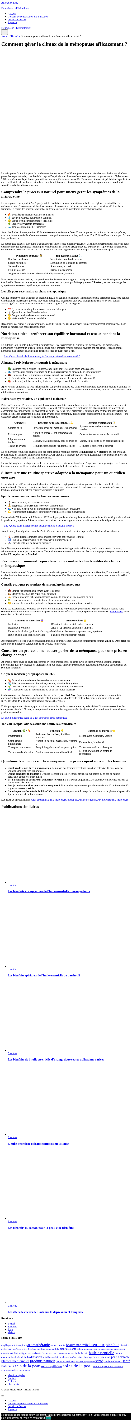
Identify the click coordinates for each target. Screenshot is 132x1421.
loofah (73, 1357)
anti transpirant (19, 1345)
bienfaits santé (68, 1348)
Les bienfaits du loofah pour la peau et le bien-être (41, 1227)
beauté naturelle (77, 1345)
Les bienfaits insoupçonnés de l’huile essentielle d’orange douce (49, 891)
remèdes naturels (65, 1361)
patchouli (105, 1357)
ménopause (72, 799)
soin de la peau (27, 1366)
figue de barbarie (31, 1353)
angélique (6, 1345)
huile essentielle (101, 1353)
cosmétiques (105, 1349)
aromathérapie (38, 1344)
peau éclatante (120, 1357)
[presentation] (69, 848)
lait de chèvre (62, 1357)
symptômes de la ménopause (113, 799)
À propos (12, 22)
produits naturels (42, 1361)
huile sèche (20, 1357)
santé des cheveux (113, 1361)
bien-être (36, 799)
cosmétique (93, 1349)
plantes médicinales (15, 1361)
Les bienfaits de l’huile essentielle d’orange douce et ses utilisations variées (56, 1059)
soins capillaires (51, 1366)
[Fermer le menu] (2, 1395)
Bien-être (12, 885)
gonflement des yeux (66, 1353)
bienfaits (112, 1344)
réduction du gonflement (85, 1361)
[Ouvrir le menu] (4, 32)
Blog (10, 1329)
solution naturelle (114, 1366)
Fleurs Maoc (116, 611)
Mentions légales (16, 1375)
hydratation (34, 1357)
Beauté (11, 1323)
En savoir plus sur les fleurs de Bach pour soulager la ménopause (34, 717)
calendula (82, 1349)
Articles (12, 1381)
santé (99, 1361)
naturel (81, 1357)
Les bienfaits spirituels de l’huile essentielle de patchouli (44, 975)
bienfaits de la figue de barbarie (24, 1349)
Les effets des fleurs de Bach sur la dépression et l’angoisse (46, 1312)
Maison (11, 1332)
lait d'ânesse (49, 1357)
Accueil (12, 13)
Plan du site (13, 1384)
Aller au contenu (9, 2)
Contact (12, 1378)
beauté (61, 1345)
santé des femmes (88, 799)
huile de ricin (81, 1353)
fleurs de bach (50, 1353)
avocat (54, 1345)
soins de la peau (78, 1365)
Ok (48, 1418)
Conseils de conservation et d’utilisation (28, 16)
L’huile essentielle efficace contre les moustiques (38, 1143)
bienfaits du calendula (48, 1349)
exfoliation (15, 1353)
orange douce (92, 1357)
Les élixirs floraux (17, 19)
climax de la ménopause (53, 799)
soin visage (99, 1366)
